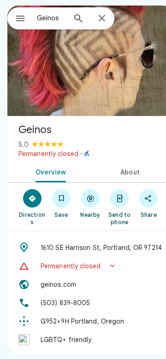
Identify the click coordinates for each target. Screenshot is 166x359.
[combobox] (51, 17)
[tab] (49, 171)
